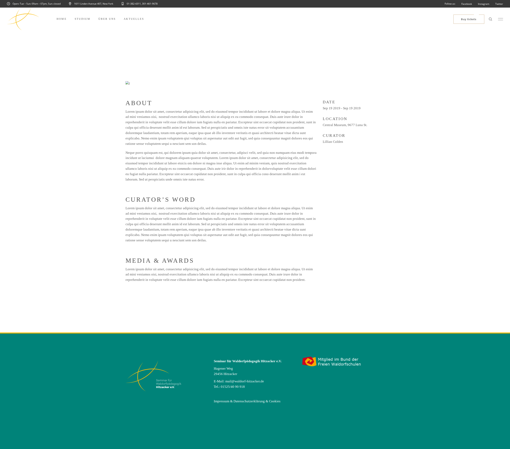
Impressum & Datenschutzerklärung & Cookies (247, 401)
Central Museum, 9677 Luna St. (345, 125)
